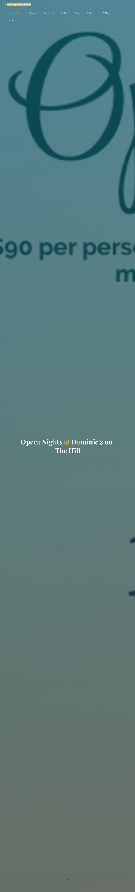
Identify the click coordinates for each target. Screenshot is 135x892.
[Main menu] (129, 5)
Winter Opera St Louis (17, 4)
